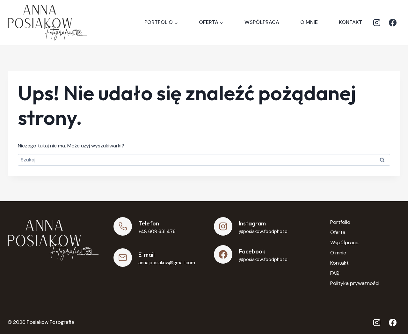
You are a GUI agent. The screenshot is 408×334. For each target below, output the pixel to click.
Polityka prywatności (354, 283)
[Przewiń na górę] (392, 312)
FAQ (334, 273)
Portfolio (340, 222)
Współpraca (261, 22)
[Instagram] (376, 22)
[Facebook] (392, 22)
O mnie (309, 22)
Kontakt (350, 22)
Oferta (338, 232)
